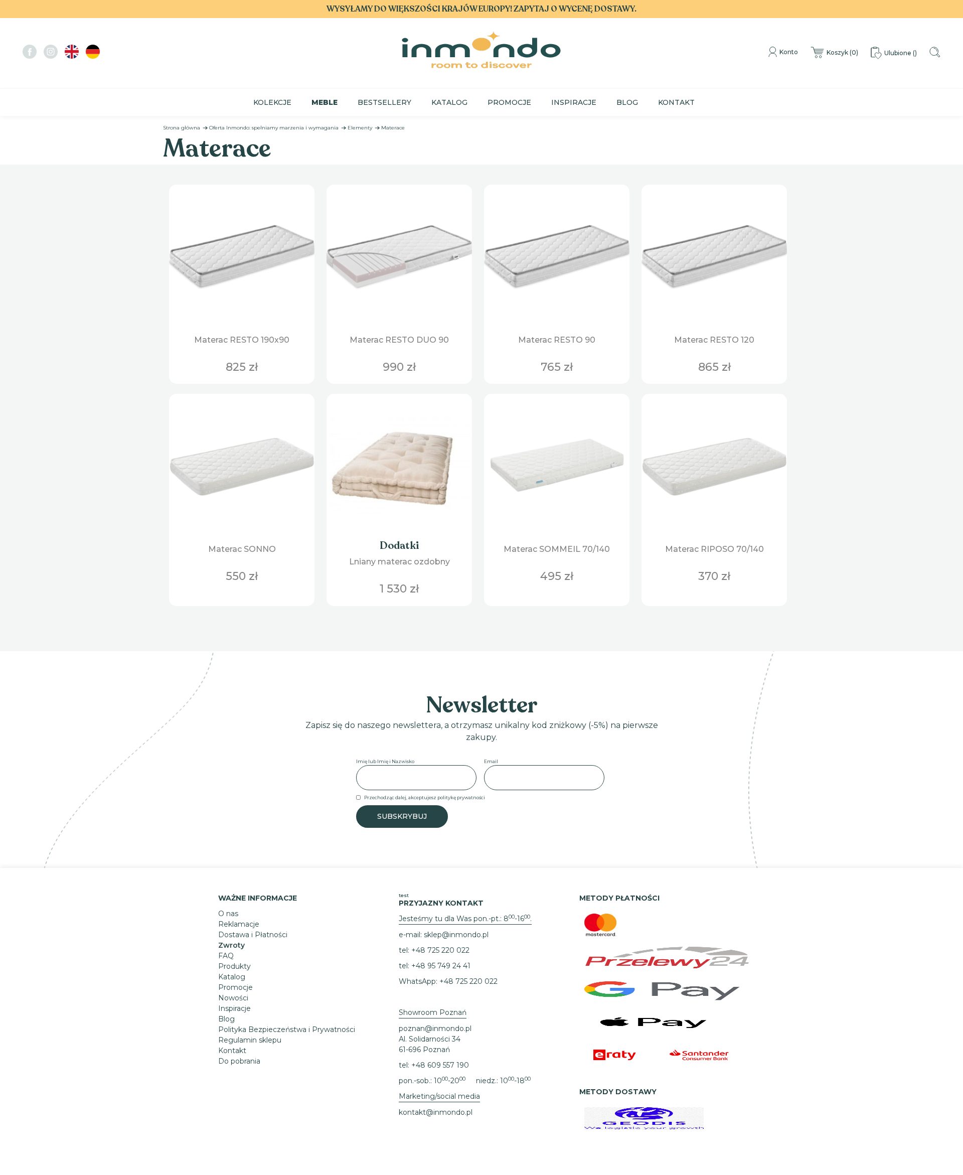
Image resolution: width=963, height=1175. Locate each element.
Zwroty (231, 945)
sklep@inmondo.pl (456, 934)
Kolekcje (272, 102)
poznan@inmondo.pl (435, 1028)
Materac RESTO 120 (714, 340)
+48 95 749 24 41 (440, 965)
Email (491, 761)
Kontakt (676, 102)
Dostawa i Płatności (252, 934)
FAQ (226, 955)
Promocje (509, 102)
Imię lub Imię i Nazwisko (385, 761)
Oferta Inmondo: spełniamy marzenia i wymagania (274, 127)
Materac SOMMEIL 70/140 (557, 549)
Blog (627, 102)
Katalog (449, 102)
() (842, 52)
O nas (228, 913)
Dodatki (399, 545)
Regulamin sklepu (249, 1040)
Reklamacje (238, 924)
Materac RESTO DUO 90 (399, 340)
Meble (324, 102)
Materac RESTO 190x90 (241, 340)
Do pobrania (239, 1061)
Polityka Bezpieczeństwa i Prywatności (286, 1029)
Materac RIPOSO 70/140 (714, 549)
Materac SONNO (242, 549)
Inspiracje (573, 102)
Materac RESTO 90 (556, 340)
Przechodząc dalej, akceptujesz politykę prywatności (424, 797)
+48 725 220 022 (440, 950)
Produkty (234, 966)
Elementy (360, 127)
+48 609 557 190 (440, 1065)
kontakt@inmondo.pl (435, 1112)
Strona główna (181, 127)
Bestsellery (384, 102)
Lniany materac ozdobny (399, 561)
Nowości (233, 997)
